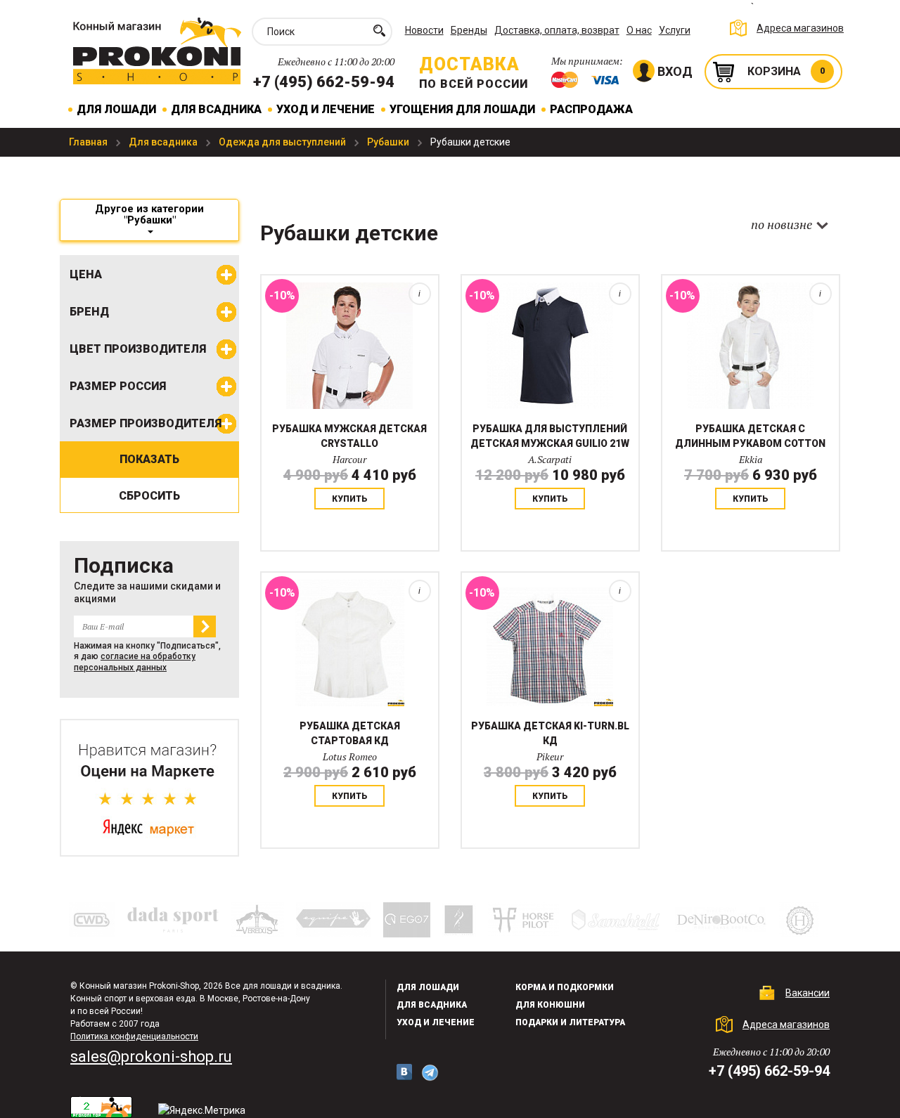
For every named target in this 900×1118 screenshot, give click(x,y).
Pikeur (549, 756)
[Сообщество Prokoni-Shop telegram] (430, 1072)
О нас (639, 30)
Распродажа (591, 109)
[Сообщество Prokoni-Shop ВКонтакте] (404, 1072)
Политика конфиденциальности (134, 1036)
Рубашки (389, 142)
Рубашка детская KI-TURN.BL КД (550, 733)
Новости (424, 30)
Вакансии (807, 993)
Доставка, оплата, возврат (556, 30)
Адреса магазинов (800, 28)
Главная (89, 142)
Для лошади (116, 109)
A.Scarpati (550, 459)
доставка (469, 64)
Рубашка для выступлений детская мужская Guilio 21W (549, 436)
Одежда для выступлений (283, 142)
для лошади (428, 987)
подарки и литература (570, 1022)
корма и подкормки (564, 987)
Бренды (469, 30)
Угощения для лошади (462, 109)
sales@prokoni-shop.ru (151, 1056)
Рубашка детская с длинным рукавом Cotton (750, 436)
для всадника (432, 1005)
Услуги (674, 30)
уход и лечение (436, 1022)
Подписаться (204, 626)
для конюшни (550, 1005)
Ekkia (750, 459)
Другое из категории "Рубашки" (149, 214)
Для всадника (216, 109)
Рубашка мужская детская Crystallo (349, 436)
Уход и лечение (325, 109)
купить (350, 499)
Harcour (349, 459)
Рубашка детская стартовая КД (350, 733)
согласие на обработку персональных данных (134, 661)
